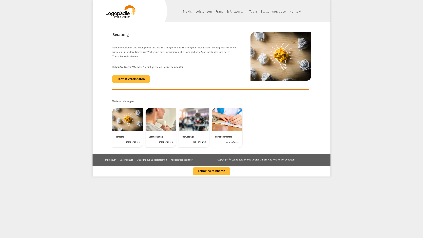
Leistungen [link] (203, 11)
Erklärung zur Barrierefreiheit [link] (151, 160)
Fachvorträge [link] (188, 137)
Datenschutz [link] (126, 160)
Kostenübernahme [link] (223, 137)
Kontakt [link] (295, 11)
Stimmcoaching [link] (156, 137)
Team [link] (253, 11)
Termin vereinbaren (131, 79)
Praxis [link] (187, 11)
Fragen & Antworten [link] (231, 11)
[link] (120, 11)
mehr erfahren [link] (133, 142)
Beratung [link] (120, 137)
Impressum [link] (110, 160)
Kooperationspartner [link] (181, 160)
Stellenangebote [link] (273, 11)
